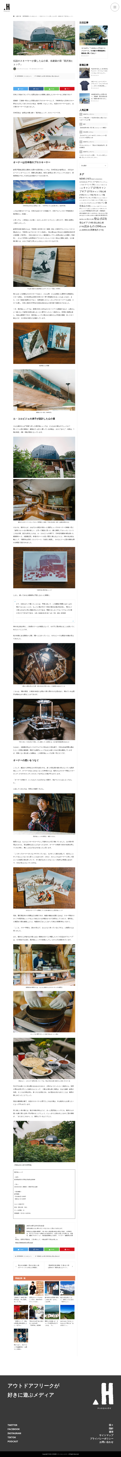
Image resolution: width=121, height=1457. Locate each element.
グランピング (101, 197)
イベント (89, 184)
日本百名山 (48, 76)
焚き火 (90, 219)
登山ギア (86, 222)
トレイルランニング (92, 203)
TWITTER (12, 1425)
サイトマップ (106, 1435)
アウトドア (93, 182)
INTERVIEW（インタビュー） (24, 76)
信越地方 (85, 213)
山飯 (97, 215)
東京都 (104, 215)
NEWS (85, 178)
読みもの (57, 76)
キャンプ (91, 187)
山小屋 (43, 76)
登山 (53, 76)
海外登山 (82, 219)
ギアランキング (89, 198)
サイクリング (89, 200)
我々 (111, 1424)
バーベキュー (95, 206)
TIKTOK (12, 1437)
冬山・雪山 (99, 213)
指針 (111, 1428)
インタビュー (99, 184)
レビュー (98, 208)
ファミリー (85, 208)
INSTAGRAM (14, 1433)
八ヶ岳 (92, 213)
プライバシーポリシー (101, 1438)
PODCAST (13, 1441)
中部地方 (38, 76)
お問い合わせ (106, 1441)
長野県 (86, 230)
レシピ (92, 208)
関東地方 (97, 229)
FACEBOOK (14, 1429)
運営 (111, 1431)
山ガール (85, 215)
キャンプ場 (90, 195)
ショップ (98, 200)
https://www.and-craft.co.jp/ (24, 1242)
